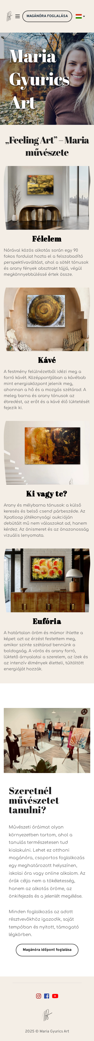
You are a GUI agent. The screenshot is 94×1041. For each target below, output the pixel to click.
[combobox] (80, 16)
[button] (17, 16)
